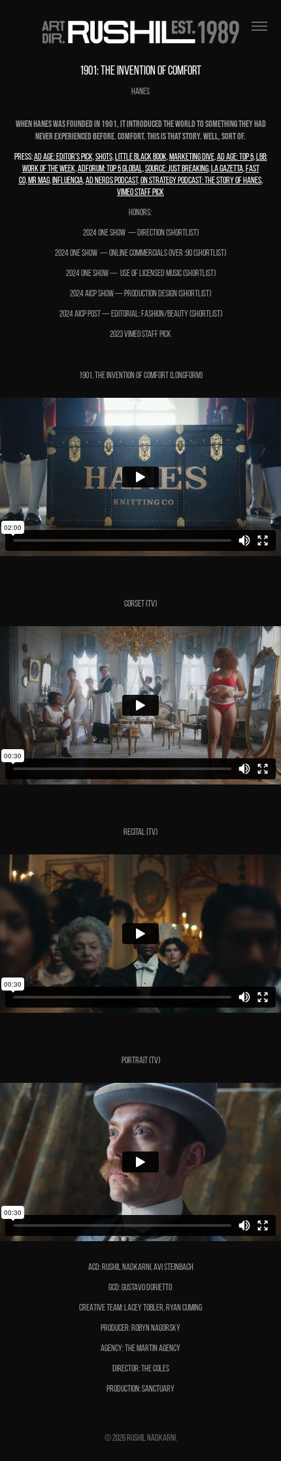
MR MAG (39, 180)
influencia (67, 180)
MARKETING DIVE (191, 157)
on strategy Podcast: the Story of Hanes (200, 180)
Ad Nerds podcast (112, 180)
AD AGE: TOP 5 (235, 157)
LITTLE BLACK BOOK (141, 157)
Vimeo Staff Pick (140, 192)
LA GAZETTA (227, 168)
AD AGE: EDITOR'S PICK (63, 157)
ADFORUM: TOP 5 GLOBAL (110, 168)
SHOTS (103, 157)
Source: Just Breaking (176, 168)
